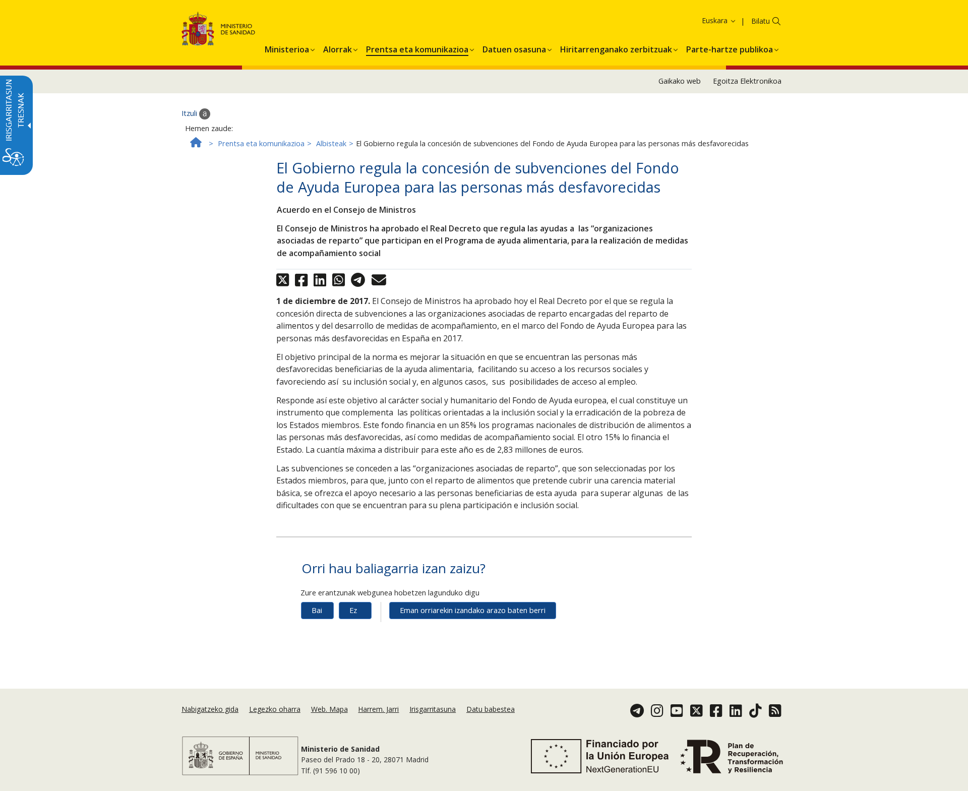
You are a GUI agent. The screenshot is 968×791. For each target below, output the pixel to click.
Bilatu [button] (760, 21)
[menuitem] (287, 48)
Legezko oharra (274, 709)
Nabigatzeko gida (210, 709)
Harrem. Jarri (378, 709)
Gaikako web (679, 81)
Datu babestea (490, 709)
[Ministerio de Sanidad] (219, 30)
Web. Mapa (329, 709)
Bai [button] (317, 610)
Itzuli (190, 113)
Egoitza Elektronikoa (747, 81)
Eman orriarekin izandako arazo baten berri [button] (473, 610)
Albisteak (331, 143)
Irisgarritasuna (432, 709)
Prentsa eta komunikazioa (261, 143)
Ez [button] (353, 610)
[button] (702, 20)
